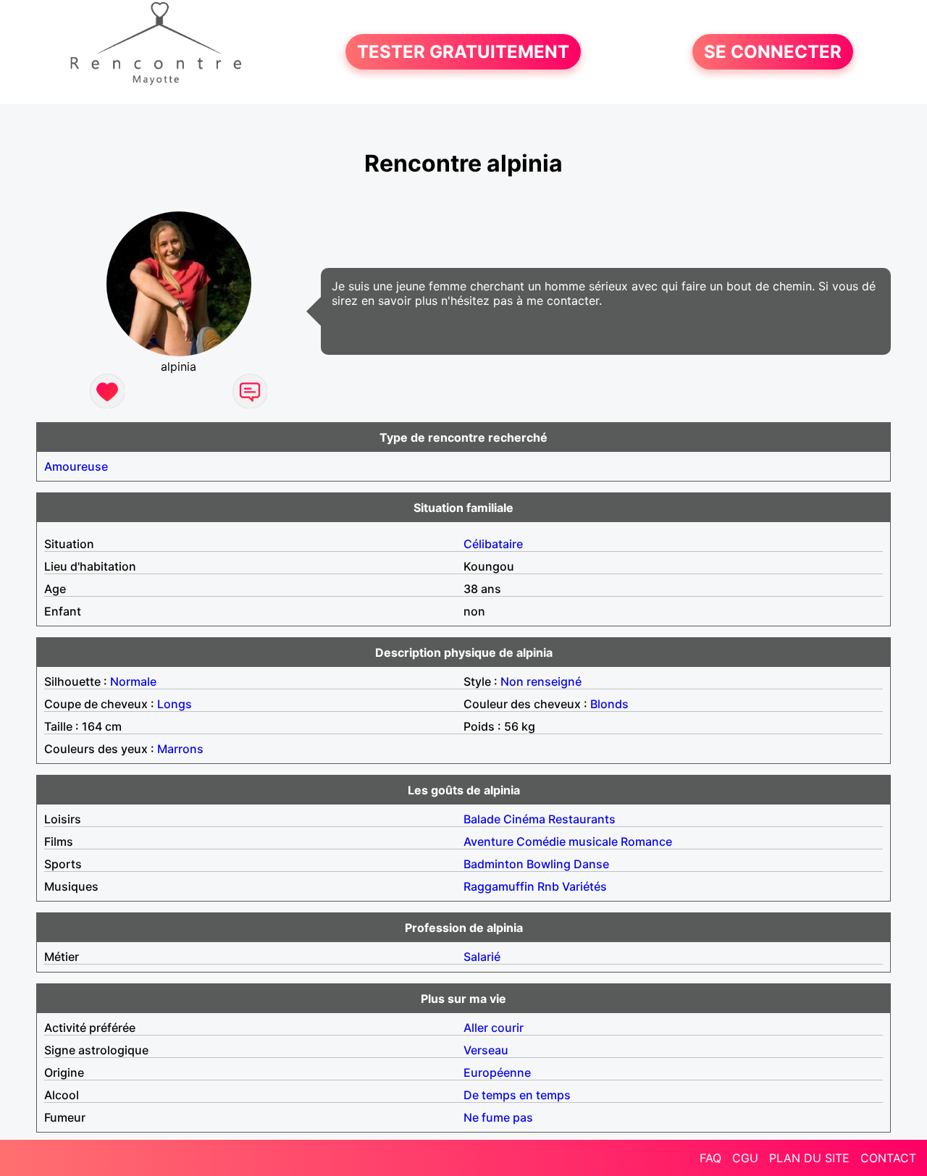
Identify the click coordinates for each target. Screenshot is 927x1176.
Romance (646, 841)
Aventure (488, 841)
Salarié (482, 956)
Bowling (549, 864)
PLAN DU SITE (809, 1158)
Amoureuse (76, 466)
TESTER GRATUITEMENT (463, 51)
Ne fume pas (498, 1117)
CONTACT (888, 1158)
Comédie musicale (567, 841)
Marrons (180, 749)
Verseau (486, 1050)
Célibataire (493, 544)
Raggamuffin (499, 886)
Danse (591, 864)
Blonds (609, 704)
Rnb (548, 886)
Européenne (497, 1072)
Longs (174, 704)
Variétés (584, 886)
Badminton (494, 864)
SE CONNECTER (773, 51)
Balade (482, 819)
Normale (133, 681)
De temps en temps (517, 1095)
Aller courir (494, 1027)
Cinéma (524, 819)
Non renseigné (541, 681)
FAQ (710, 1158)
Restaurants (582, 819)
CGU (745, 1158)
